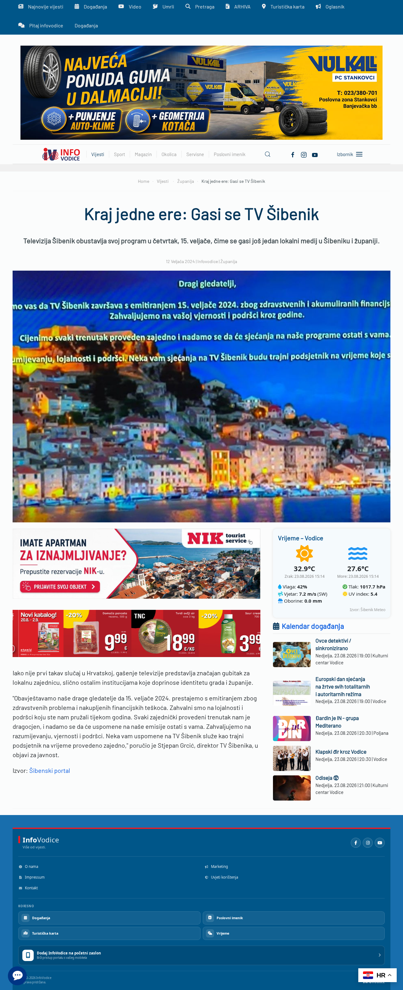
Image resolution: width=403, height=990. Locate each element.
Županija (228, 261)
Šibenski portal (49, 770)
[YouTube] (380, 843)
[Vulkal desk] (201, 92)
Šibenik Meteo (372, 609)
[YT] (315, 154)
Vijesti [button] (97, 154)
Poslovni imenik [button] (230, 154)
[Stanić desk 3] (136, 632)
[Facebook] (293, 154)
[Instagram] (368, 843)
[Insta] (304, 154)
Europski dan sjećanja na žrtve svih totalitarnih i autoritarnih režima (342, 686)
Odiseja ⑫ (327, 777)
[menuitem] (41, 25)
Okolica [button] (169, 154)
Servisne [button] (195, 154)
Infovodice (207, 261)
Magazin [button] (143, 154)
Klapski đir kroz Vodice (340, 751)
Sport (119, 154)
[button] (267, 154)
